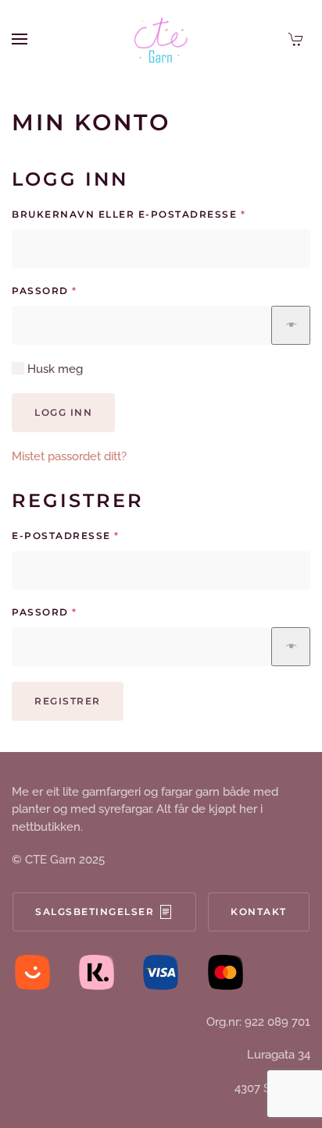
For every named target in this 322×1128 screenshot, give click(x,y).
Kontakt (259, 911)
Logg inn (63, 412)
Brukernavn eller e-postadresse (157, 214)
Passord (72, 290)
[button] (19, 39)
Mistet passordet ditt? (69, 456)
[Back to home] (161, 39)
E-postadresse (93, 535)
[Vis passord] (290, 325)
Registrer (67, 701)
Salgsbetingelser (94, 911)
